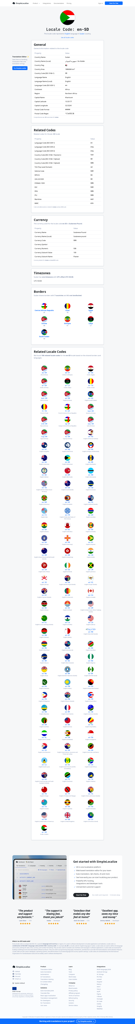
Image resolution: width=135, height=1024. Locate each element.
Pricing (69, 3)
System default (20, 983)
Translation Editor (46, 969)
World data (72, 977)
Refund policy (73, 998)
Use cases (44, 1005)
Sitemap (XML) (104, 1017)
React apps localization (48, 995)
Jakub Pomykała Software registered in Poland (44, 1017)
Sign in (100, 3)
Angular (99, 982)
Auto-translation (46, 972)
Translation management (49, 998)
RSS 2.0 (99, 1017)
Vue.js (99, 989)
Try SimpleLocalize (20, 68)
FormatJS (100, 999)
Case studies (73, 979)
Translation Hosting (47, 979)
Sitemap (111, 1017)
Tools (70, 972)
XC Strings (100, 974)
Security (71, 1000)
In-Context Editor (46, 982)
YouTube (18, 974)
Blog (70, 969)
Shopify (99, 1006)
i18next (99, 996)
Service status (73, 1005)
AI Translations (45, 977)
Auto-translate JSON (47, 991)
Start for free (113, 3)
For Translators (45, 1003)
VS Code (99, 1001)
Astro (98, 987)
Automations (45, 974)
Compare (72, 974)
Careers (71, 1003)
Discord (17, 976)
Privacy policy (73, 991)
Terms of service (74, 995)
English (67, 34)
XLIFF (98, 991)
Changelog (44, 984)
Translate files (45, 993)
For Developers (45, 1000)
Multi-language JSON (104, 969)
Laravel (99, 979)
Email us (18, 979)
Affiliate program (74, 993)
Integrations (47, 3)
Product (35, 3)
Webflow (99, 1009)
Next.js (99, 984)
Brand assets (73, 988)
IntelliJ (99, 1004)
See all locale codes (67, 37)
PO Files (99, 977)
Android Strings (102, 972)
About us (72, 986)
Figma (99, 994)
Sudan (82, 34)
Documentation (59, 3)
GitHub (17, 971)
